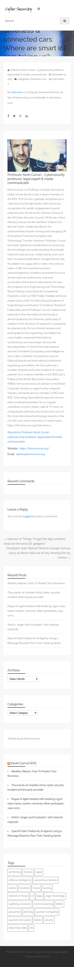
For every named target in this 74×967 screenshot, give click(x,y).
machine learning (43, 904)
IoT (32, 896)
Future (36, 888)
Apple (39, 872)
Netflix (59, 904)
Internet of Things (18, 896)
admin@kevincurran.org (30, 454)
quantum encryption (20, 920)
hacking (47, 888)
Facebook (24, 888)
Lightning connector (20, 904)
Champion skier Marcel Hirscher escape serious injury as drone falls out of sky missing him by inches (38, 552)
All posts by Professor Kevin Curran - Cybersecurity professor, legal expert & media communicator (34, 437)
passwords (15, 912)
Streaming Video (18, 928)
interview (17, 92)
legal (39, 896)
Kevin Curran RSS (24, 763)
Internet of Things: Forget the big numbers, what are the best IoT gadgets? (35, 541)
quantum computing (47, 912)
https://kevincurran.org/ (34, 448)
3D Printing (15, 872)
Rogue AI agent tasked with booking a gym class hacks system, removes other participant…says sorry (36, 610)
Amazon (28, 872)
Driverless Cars (38, 79)
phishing (28, 912)
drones (12, 888)
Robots (38, 920)
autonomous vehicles (45, 880)
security (49, 920)
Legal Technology (55, 896)
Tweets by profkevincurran (23, 738)
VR (31, 928)
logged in (28, 516)
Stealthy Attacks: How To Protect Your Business (36, 583)
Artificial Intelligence (20, 880)
